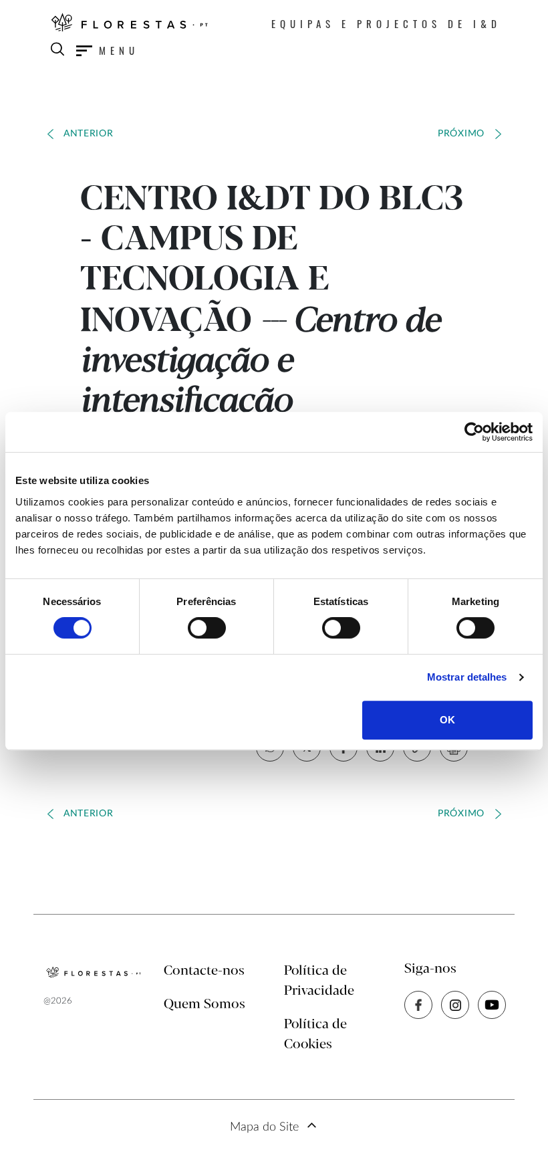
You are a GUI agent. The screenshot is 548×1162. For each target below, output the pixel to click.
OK (447, 719)
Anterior (88, 133)
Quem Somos (204, 1004)
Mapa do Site (264, 1127)
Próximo (461, 133)
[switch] (207, 627)
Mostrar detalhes (467, 677)
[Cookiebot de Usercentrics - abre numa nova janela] (474, 432)
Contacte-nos (204, 971)
